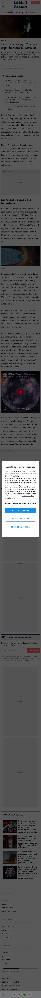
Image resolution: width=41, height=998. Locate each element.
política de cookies (28, 496)
